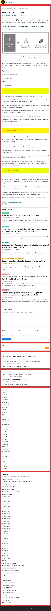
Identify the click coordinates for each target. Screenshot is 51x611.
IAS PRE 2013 (5, 531)
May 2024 (4, 436)
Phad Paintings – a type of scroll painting (17, 384)
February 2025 (5, 419)
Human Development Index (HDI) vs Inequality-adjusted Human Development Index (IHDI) (22, 294)
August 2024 (5, 429)
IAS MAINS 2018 (6, 509)
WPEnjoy (34, 608)
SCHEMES (4, 595)
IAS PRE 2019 (5, 546)
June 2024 (4, 434)
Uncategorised (5, 600)
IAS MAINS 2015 (6, 501)
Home (3, 8)
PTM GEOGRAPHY (6, 580)
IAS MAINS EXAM (6, 528)
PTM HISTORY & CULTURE (8, 583)
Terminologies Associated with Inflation (17, 379)
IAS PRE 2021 (5, 551)
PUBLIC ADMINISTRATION (8, 592)
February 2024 (5, 444)
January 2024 (5, 446)
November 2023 (6, 451)
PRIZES (3, 575)
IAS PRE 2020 (5, 548)
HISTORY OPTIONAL (7, 494)
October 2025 (5, 402)
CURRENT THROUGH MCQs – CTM (10, 479)
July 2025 (4, 409)
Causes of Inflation (11, 382)
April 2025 (4, 417)
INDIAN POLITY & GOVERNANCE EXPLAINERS (13, 565)
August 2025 (5, 407)
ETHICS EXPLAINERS (7, 484)
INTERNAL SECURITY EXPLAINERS (10, 570)
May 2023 (4, 466)
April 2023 (4, 469)
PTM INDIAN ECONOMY (8, 585)
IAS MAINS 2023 (6, 521)
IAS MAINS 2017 (6, 506)
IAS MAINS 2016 (6, 504)
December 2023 (6, 449)
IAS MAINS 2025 (6, 212)
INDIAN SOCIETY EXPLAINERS (9, 568)
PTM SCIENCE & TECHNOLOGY (9, 590)
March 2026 (5, 399)
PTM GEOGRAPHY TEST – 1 (17, 377)
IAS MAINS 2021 (6, 516)
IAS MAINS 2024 (6, 523)
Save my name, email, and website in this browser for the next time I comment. (21, 335)
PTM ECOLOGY (5, 578)
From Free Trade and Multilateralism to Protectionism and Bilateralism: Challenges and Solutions (24, 230)
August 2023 (5, 459)
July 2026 (4, 392)
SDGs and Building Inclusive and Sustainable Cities (14, 364)
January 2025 (5, 422)
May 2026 (4, 397)
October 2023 (5, 454)
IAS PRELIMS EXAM (6, 558)
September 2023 (6, 456)
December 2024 (6, 424)
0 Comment (32, 15)
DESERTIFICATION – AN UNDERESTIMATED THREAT (18, 374)
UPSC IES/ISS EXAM (6, 602)
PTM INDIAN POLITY (7, 588)
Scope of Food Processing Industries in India (20, 215)
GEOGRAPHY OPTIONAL (8, 489)
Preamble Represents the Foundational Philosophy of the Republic (18, 356)
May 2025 (4, 414)
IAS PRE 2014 (5, 533)
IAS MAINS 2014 (6, 499)
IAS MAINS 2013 (6, 496)
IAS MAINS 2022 (6, 519)
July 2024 (4, 432)
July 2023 (4, 461)
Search (3, 345)
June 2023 (4, 464)
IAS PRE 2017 (5, 541)
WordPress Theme (27, 608)
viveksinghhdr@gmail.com (22, 15)
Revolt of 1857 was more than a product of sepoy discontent (17, 366)
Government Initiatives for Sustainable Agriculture (23, 261)
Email (19, 330)
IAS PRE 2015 (5, 536)
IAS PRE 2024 (5, 555)
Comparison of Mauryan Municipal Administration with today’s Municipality (21, 361)
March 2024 (5, 441)
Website (36, 330)
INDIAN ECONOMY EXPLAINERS (11, 8)
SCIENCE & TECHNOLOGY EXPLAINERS (11, 597)
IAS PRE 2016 (5, 538)
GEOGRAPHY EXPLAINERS (8, 486)
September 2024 (6, 427)
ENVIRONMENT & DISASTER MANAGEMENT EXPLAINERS (13, 258)
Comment (4, 314)
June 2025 (4, 412)
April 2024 (4, 439)
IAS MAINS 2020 (6, 514)
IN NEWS (4, 560)
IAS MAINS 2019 (6, 511)
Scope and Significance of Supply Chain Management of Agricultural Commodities (25, 246)
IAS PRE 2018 (5, 543)
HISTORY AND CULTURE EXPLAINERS (11, 491)
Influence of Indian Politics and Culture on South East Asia (16, 359)
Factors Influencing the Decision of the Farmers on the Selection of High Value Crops (25, 278)
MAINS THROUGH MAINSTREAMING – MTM (13, 573)
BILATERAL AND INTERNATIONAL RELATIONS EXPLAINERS (16, 477)
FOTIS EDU (10, 2)
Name (3, 330)
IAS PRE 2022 (5, 553)
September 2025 (6, 404)
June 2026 (4, 395)
